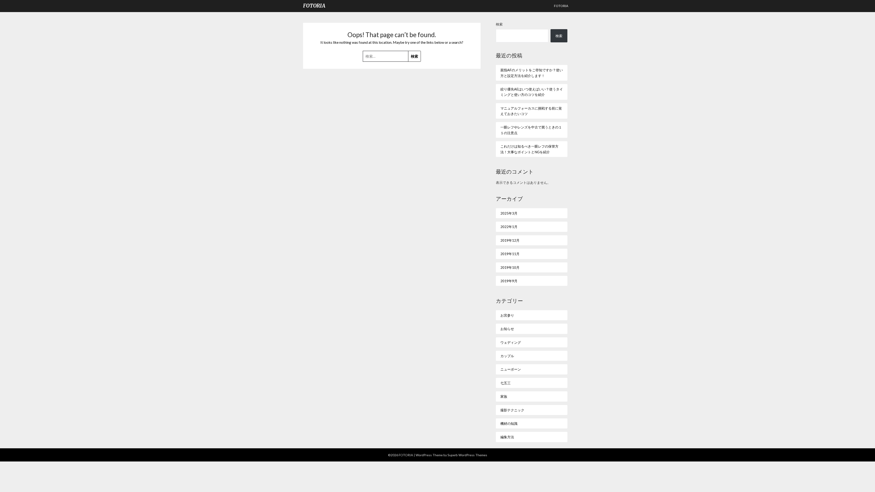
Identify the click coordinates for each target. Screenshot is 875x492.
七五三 (505, 383)
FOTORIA (314, 6)
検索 (499, 24)
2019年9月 (508, 281)
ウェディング (510, 342)
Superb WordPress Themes (467, 455)
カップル (507, 356)
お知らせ (507, 329)
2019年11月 (510, 254)
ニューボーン (510, 369)
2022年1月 (508, 227)
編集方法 (507, 437)
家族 (503, 396)
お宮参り (507, 315)
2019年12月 (510, 240)
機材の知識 (508, 423)
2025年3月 (508, 213)
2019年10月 (510, 267)
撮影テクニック (512, 410)
